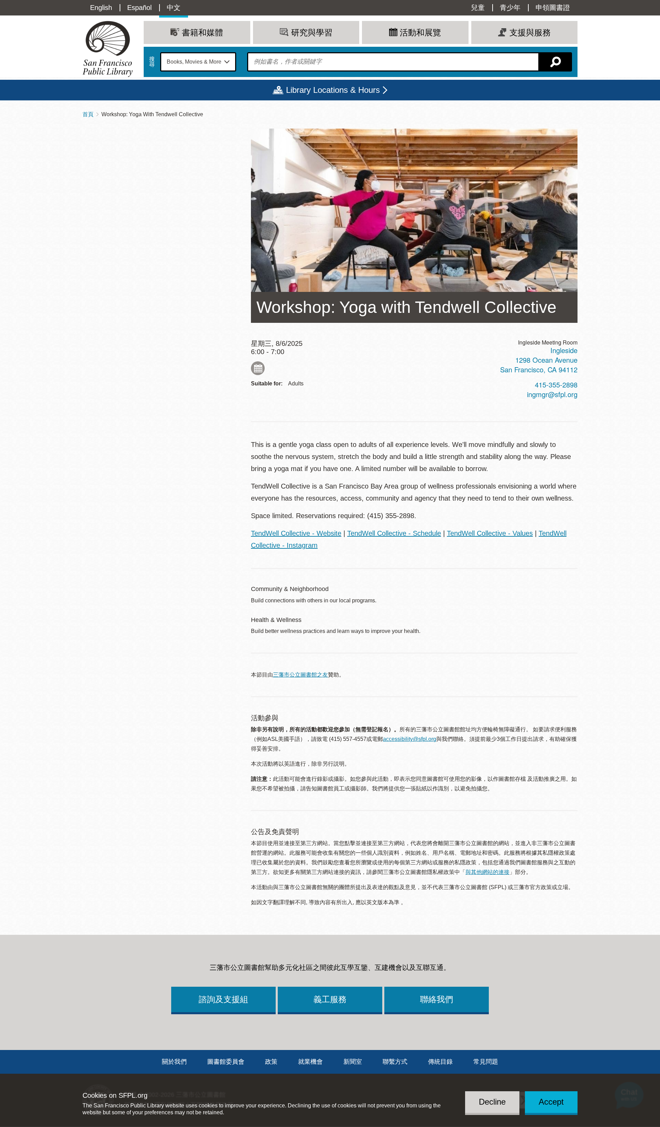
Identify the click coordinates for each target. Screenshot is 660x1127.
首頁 (88, 114)
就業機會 (310, 1061)
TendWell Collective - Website (296, 533)
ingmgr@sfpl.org (552, 394)
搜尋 (152, 61)
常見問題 (485, 1061)
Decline (492, 1101)
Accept (551, 1101)
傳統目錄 (440, 1061)
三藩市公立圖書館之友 (300, 675)
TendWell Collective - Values (490, 533)
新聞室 (352, 1061)
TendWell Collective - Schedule (394, 533)
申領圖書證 (553, 7)
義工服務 (330, 999)
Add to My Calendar (258, 368)
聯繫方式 (395, 1061)
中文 (173, 7)
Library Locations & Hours (333, 90)
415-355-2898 (556, 385)
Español (139, 7)
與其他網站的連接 (487, 872)
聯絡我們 (436, 999)
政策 (271, 1061)
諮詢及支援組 (223, 999)
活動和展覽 (420, 32)
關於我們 (174, 1061)
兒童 (478, 7)
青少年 (510, 7)
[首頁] (107, 49)
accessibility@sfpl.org (409, 739)
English (101, 7)
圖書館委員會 (225, 1061)
